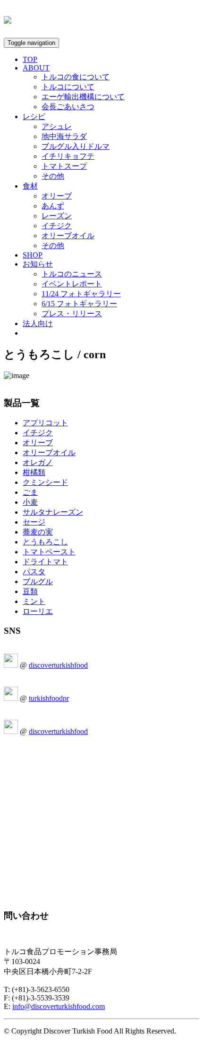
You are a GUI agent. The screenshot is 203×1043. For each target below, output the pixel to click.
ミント (34, 601)
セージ (34, 522)
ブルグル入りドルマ (76, 146)
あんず (53, 206)
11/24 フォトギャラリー (81, 294)
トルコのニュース (72, 274)
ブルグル (38, 582)
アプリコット (45, 423)
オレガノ (38, 462)
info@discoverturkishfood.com (58, 1006)
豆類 (30, 591)
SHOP (32, 255)
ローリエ (38, 611)
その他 (53, 176)
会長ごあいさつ (68, 107)
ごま (30, 492)
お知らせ (38, 264)
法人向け (38, 323)
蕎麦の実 (38, 532)
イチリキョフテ (68, 156)
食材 (30, 186)
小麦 (30, 502)
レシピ (34, 116)
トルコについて (68, 87)
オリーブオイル (68, 236)
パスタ (34, 572)
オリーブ (57, 196)
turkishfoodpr (49, 698)
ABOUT (36, 68)
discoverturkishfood (58, 665)
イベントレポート (72, 284)
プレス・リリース (72, 314)
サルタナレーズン (53, 512)
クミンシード (45, 482)
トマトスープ (64, 166)
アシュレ (57, 126)
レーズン (57, 216)
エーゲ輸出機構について (83, 97)
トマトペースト (49, 552)
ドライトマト (45, 562)
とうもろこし (45, 542)
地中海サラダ (64, 136)
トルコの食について (76, 77)
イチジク (57, 226)
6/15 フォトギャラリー (79, 304)
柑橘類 (34, 472)
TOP (30, 59)
